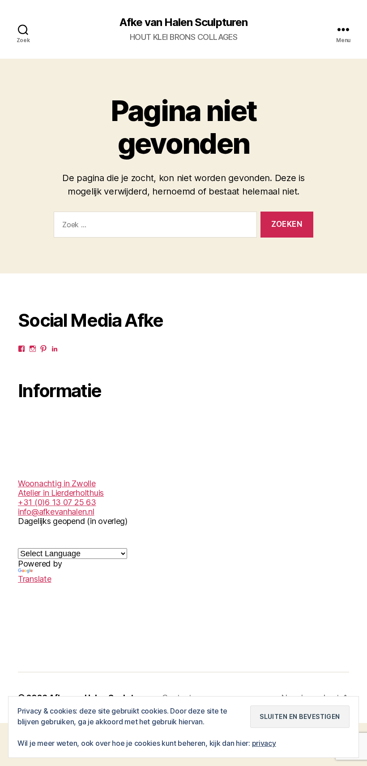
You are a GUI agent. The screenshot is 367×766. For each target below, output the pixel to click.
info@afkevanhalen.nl (56, 511)
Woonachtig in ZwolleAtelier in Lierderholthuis (61, 488)
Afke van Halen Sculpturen (183, 22)
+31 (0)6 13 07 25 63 (57, 502)
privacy (264, 743)
